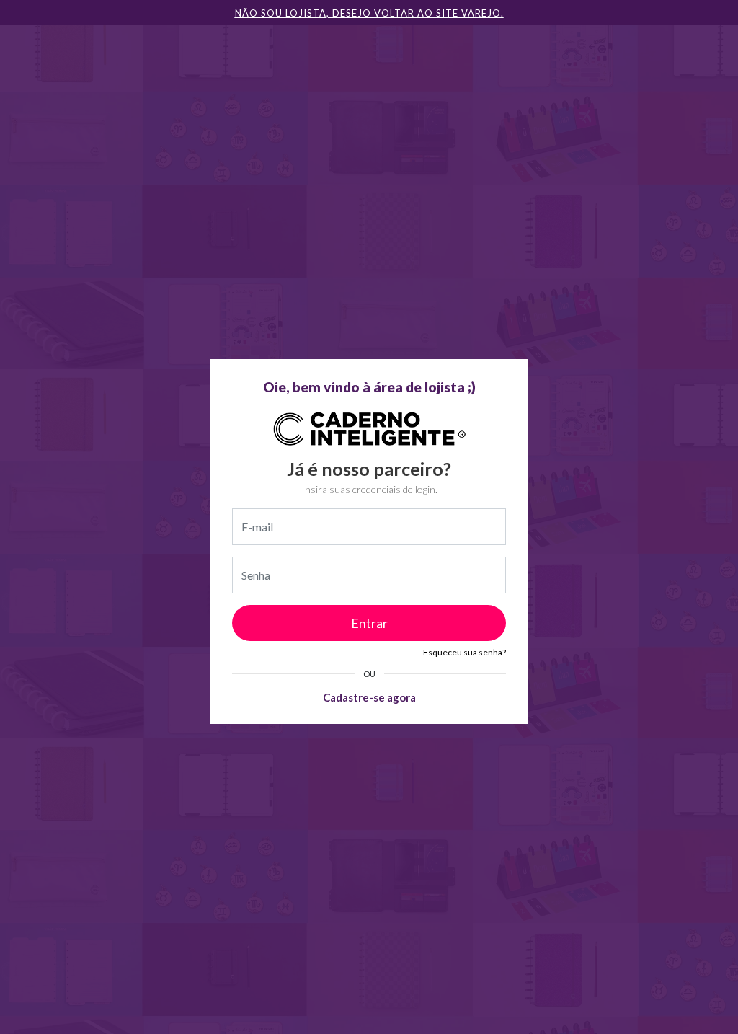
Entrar (369, 623)
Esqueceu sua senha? (464, 652)
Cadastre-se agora (369, 697)
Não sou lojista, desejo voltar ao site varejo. (369, 13)
